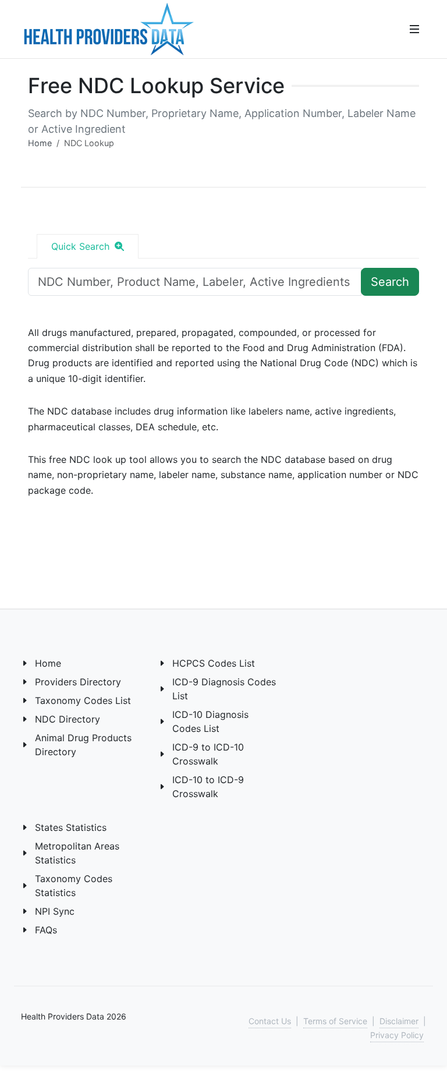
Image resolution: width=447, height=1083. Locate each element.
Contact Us (270, 1021)
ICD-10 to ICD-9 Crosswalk (208, 786)
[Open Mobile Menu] (414, 29)
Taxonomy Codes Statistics (73, 885)
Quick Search (81, 246)
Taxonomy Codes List (83, 700)
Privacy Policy (397, 1035)
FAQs (46, 930)
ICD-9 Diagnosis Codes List (224, 689)
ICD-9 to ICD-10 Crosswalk (208, 754)
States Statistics (71, 827)
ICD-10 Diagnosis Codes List (210, 721)
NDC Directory (67, 719)
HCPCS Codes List (213, 663)
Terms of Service (335, 1021)
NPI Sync (54, 911)
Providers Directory (78, 682)
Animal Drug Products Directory (83, 745)
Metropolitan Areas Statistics (77, 853)
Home (40, 143)
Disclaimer (398, 1021)
